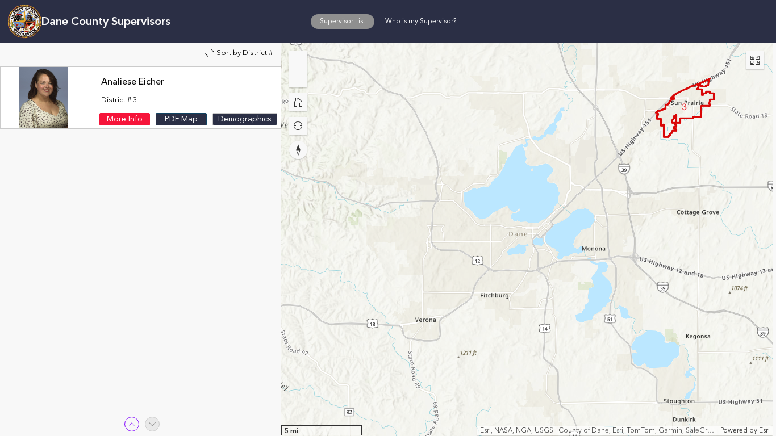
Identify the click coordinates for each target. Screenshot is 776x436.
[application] (527, 239)
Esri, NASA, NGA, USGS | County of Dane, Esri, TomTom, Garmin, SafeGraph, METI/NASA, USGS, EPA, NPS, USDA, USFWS (598, 430)
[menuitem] (342, 21)
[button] (342, 21)
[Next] (152, 424)
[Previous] (131, 424)
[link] (124, 119)
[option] (141, 97)
